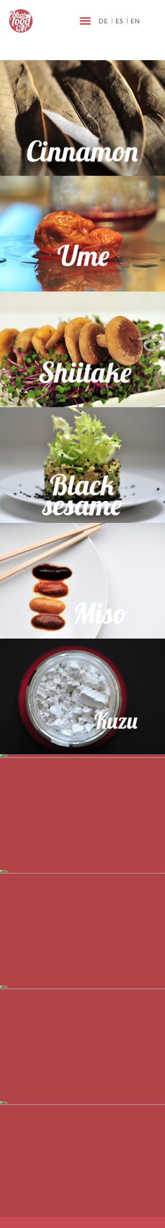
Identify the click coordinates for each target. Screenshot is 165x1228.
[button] (85, 21)
